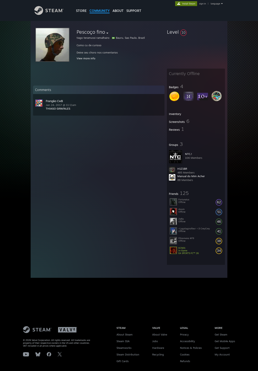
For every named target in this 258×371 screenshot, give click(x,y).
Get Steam (221, 334)
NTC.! (188, 154)
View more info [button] (86, 58)
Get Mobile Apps (225, 341)
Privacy (184, 334)
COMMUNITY (99, 11)
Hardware (158, 347)
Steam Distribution (128, 354)
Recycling (158, 354)
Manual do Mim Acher (191, 176)
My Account (222, 354)
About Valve (159, 334)
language (215, 3)
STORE (81, 11)
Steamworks (124, 347)
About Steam (125, 334)
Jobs (155, 341)
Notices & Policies (191, 347)
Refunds (185, 361)
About (118, 11)
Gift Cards (123, 361)
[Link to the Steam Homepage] (48, 14)
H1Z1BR (182, 168)
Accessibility (187, 341)
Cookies (184, 354)
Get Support (222, 347)
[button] (196, 32)
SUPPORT (133, 11)
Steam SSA (123, 341)
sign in (202, 3)
